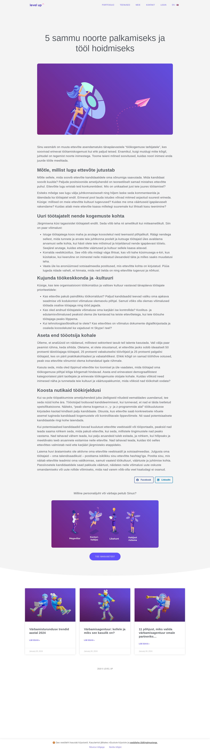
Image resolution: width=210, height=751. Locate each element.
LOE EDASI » (34, 640)
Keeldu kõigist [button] (115, 747)
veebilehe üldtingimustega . (144, 742)
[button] (144, 480)
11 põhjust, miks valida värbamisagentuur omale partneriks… (157, 633)
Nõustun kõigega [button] (96, 747)
